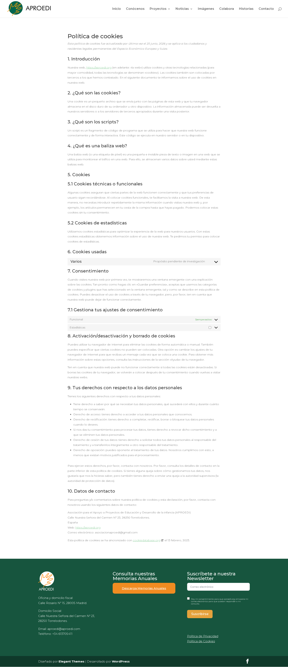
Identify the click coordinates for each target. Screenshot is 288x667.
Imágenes (206, 9)
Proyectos (158, 9)
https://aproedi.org (98, 67)
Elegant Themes (71, 661)
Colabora (226, 9)
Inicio (116, 9)
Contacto (266, 9)
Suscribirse (199, 614)
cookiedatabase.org (146, 540)
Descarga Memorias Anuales (144, 588)
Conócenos (135, 9)
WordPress (121, 661)
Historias (246, 9)
